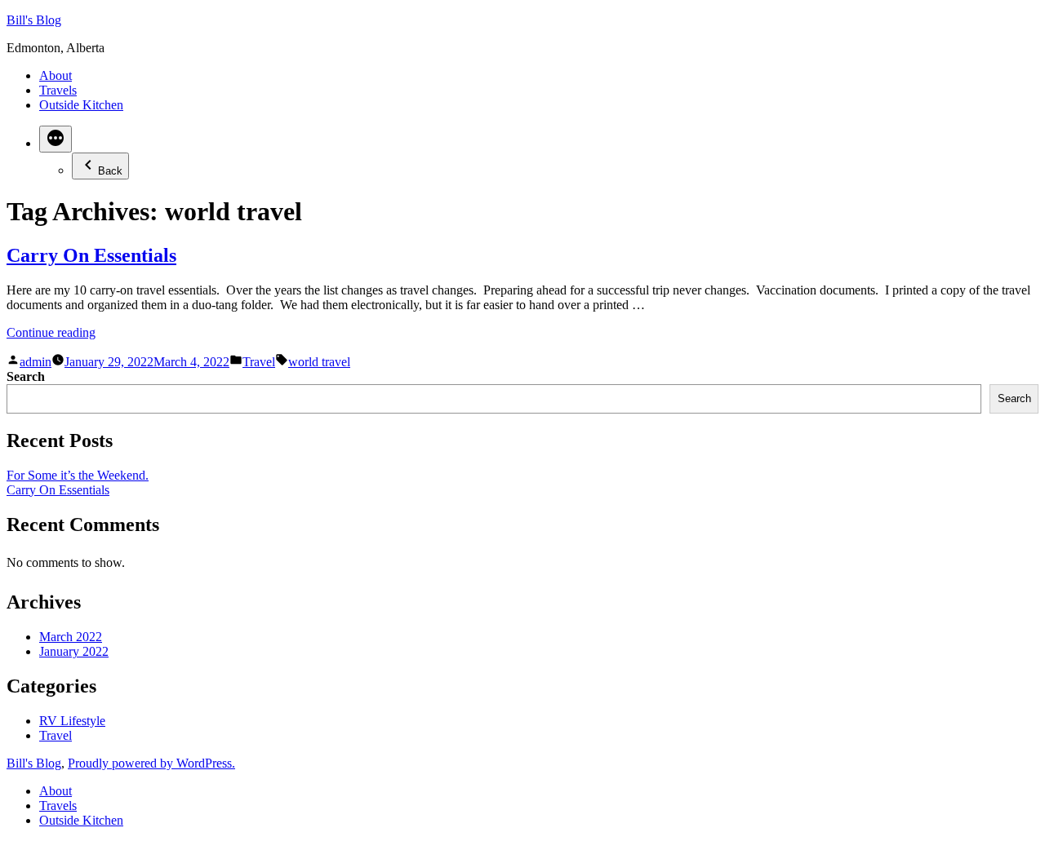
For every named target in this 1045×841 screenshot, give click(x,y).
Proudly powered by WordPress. (151, 763)
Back (110, 171)
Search (26, 376)
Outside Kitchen (81, 105)
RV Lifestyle (72, 721)
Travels (58, 90)
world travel (319, 362)
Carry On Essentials (91, 255)
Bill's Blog (34, 20)
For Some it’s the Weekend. (78, 475)
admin (35, 362)
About (55, 75)
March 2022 (70, 637)
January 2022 (74, 651)
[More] (55, 139)
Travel (258, 362)
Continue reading (51, 332)
